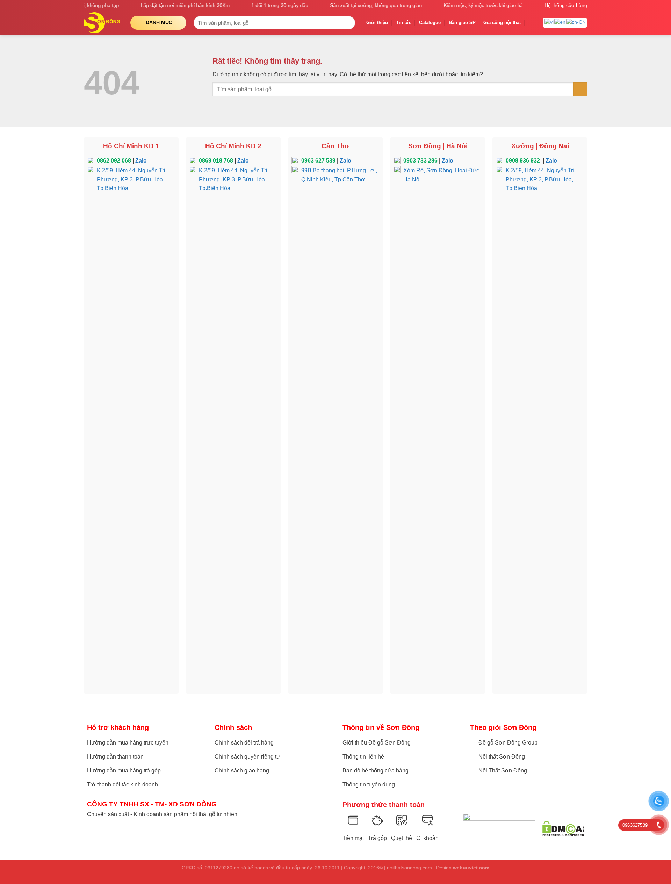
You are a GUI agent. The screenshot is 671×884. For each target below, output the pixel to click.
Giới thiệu (377, 22)
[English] (560, 21)
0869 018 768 (216, 161)
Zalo (141, 161)
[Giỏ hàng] (531, 22)
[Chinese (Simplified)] (576, 21)
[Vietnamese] (549, 21)
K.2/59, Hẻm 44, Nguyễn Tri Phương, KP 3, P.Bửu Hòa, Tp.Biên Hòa (131, 179)
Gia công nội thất (502, 22)
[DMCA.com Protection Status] (563, 828)
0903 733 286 (420, 161)
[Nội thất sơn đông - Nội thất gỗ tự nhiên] (102, 22)
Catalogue (430, 22)
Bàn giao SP (462, 22)
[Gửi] (348, 23)
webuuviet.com (471, 867)
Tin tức (403, 22)
